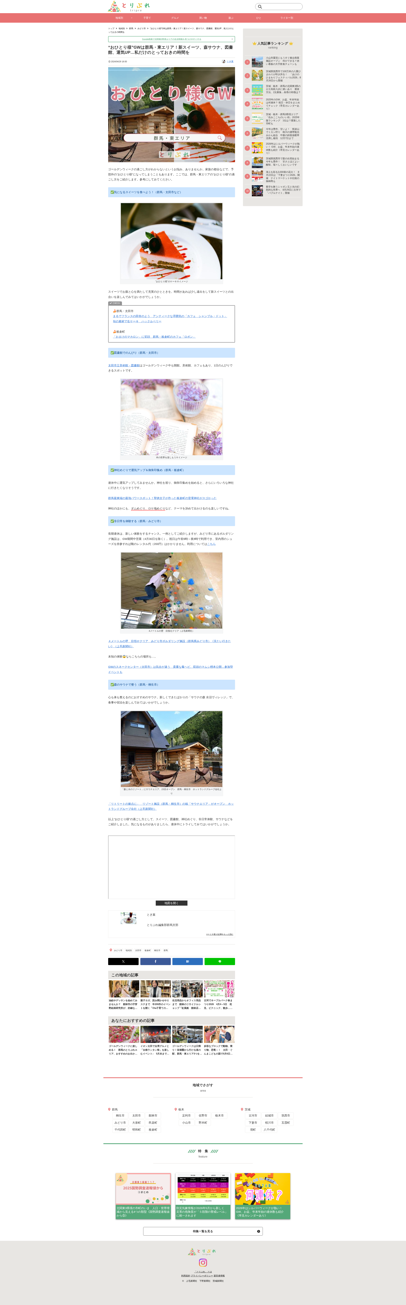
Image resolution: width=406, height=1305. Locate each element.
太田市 (138, 950)
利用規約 (185, 1275)
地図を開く (171, 903)
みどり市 (118, 950)
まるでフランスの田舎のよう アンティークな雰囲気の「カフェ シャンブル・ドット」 (170, 316)
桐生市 (157, 950)
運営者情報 (219, 1275)
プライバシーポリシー (202, 1275)
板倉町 (148, 950)
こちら (211, 544)
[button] (260, 7)
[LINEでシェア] (220, 961)
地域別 (129, 950)
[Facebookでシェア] (155, 961)
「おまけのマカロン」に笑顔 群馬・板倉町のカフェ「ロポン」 (154, 336)
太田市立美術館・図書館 (124, 365)
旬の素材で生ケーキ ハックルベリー (137, 321)
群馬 (166, 950)
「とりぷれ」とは (203, 1271)
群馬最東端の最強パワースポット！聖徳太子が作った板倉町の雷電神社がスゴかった (162, 498)
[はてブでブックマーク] (187, 961)
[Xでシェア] (123, 961)
